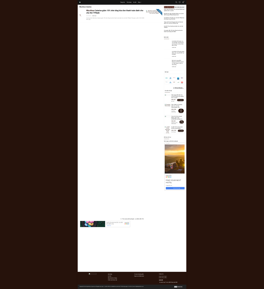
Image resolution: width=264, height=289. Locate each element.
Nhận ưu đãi (181, 122)
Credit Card (94, 15)
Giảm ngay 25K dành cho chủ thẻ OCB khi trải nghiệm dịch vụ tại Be (177, 96)
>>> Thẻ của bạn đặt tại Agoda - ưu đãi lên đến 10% (132, 219)
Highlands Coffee (174, 122)
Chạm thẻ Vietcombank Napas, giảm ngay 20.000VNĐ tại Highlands (176, 118)
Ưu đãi (134, 2)
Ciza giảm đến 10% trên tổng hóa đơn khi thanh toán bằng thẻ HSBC (173, 31)
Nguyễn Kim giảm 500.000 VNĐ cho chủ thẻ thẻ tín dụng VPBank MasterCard (174, 14)
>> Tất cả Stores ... (178, 88)
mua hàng (181, 130)
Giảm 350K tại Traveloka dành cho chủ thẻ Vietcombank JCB (176, 106)
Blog (139, 2)
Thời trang (129, 2)
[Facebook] (160, 277)
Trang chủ (122, 2)
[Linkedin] (165, 277)
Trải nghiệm (180, 100)
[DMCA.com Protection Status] (178, 286)
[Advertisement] (175, 204)
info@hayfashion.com (139, 286)
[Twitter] (163, 277)
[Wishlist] (179, 2)
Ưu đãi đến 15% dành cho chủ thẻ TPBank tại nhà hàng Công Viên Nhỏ (174, 18)
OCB (173, 101)
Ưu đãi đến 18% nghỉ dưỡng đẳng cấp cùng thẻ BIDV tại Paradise (178, 53)
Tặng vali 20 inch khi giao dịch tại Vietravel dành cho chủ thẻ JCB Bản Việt (173, 22)
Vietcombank (173, 111)
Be (171, 101)
